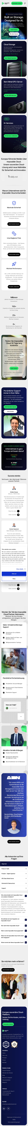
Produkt (4, 1057)
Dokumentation (6, 1080)
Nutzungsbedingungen (14, 1122)
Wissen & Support (7, 1077)
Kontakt (4, 1062)
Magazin (4, 1082)
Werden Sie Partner (7, 1073)
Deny (14, 578)
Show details (19, 569)
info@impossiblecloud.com (9, 1104)
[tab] (14, 863)
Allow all (14, 573)
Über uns (4, 1055)
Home (3, 1053)
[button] (25, 3)
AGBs (14, 1119)
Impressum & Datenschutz (14, 1117)
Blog (3, 1075)
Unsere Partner (6, 1070)
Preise (4, 1060)
